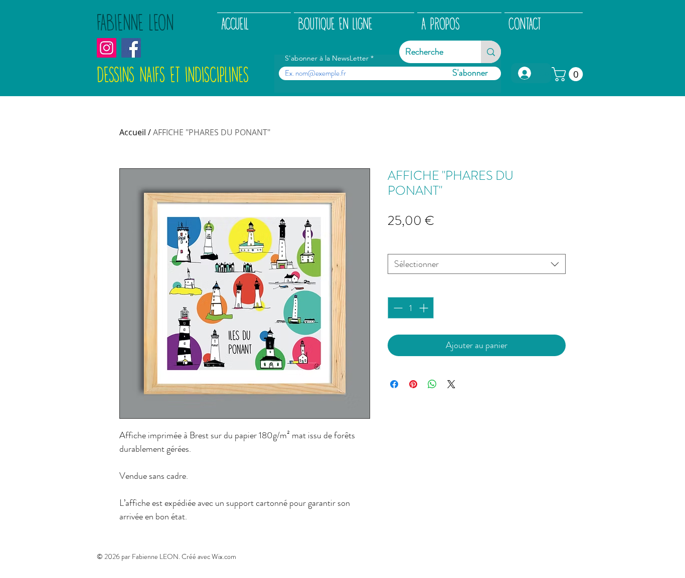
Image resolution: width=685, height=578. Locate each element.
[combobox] (477, 264)
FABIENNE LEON (135, 23)
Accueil (132, 132)
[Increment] (424, 308)
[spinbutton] (411, 308)
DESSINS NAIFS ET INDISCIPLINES (173, 75)
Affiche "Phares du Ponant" (439, 244)
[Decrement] (397, 308)
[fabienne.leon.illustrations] (106, 48)
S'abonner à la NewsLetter (327, 58)
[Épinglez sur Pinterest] (413, 384)
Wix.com (224, 556)
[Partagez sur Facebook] (394, 384)
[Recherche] (491, 52)
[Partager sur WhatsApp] (432, 384)
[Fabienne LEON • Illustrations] (131, 48)
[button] (569, 74)
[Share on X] (451, 384)
